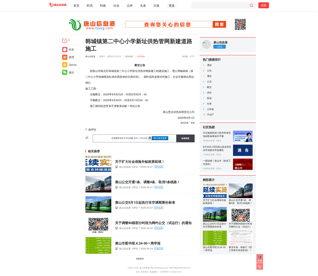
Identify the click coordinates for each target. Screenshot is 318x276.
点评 (130, 5)
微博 (71, 57)
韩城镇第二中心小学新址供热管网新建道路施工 (138, 44)
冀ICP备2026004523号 (180, 267)
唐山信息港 (90, 56)
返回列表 (184, 122)
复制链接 (129, 56)
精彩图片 (209, 180)
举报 (193, 122)
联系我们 (145, 271)
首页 (76, 5)
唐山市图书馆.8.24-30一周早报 (137, 243)
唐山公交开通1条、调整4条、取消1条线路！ (147, 181)
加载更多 (140, 258)
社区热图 (209, 127)
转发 (71, 49)
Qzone (73, 65)
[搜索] (251, 5)
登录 (263, 5)
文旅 (156, 5)
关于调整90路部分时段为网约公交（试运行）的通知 (153, 222)
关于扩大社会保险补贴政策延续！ (140, 161)
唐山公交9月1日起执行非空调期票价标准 (145, 202)
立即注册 (143, 138)
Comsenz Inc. (176, 271)
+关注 (220, 46)
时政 (103, 5)
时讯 (90, 5)
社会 (116, 5)
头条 (143, 5)
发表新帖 (141, 56)
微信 (71, 72)
